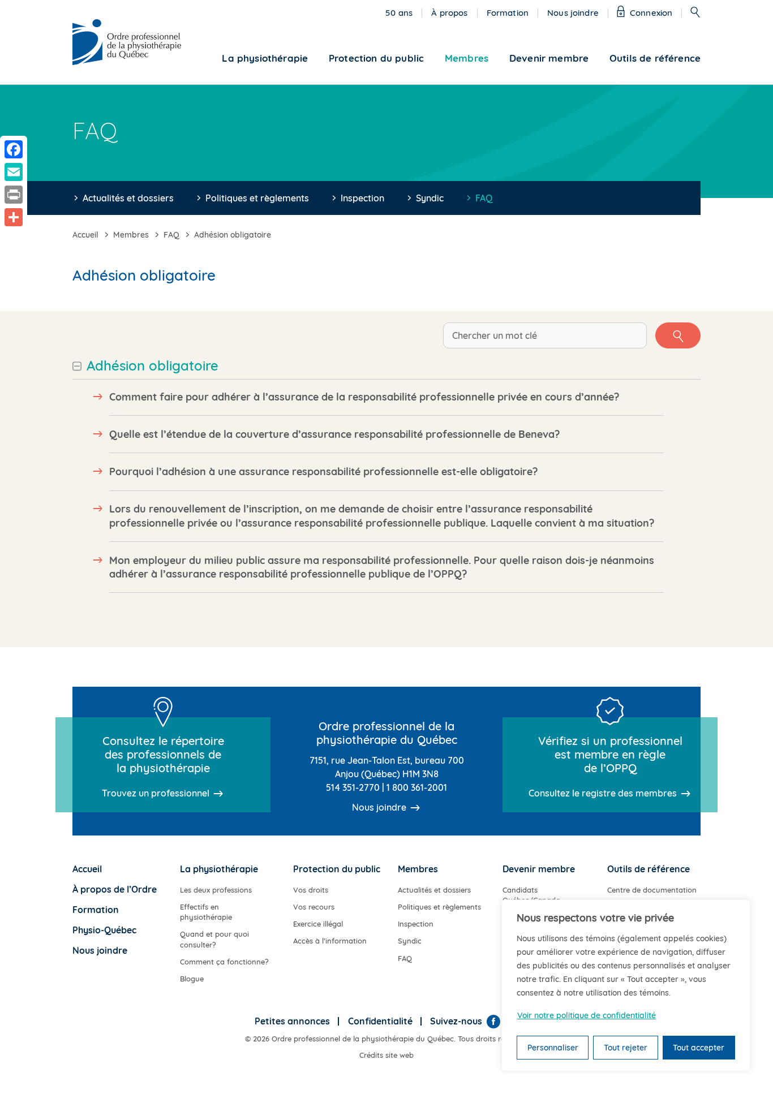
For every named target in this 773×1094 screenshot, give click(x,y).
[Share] (13, 217)
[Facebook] (493, 1021)
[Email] (13, 172)
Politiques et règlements (257, 198)
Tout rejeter (625, 1048)
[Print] (13, 194)
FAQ (483, 198)
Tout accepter (698, 1048)
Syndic (430, 198)
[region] (625, 985)
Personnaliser (552, 1048)
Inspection (362, 198)
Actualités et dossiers (128, 198)
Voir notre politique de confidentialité (586, 1015)
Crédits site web (386, 1054)
